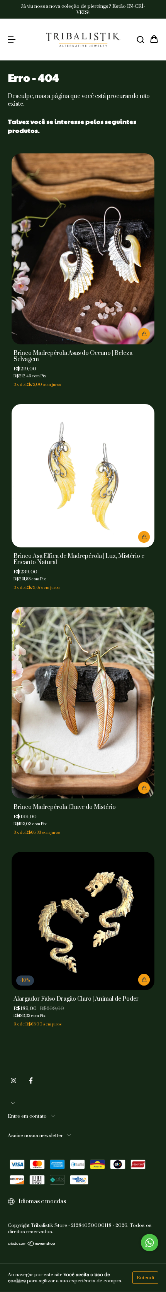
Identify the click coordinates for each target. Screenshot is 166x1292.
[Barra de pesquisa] (140, 39)
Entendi (145, 1278)
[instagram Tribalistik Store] (13, 1080)
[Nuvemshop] (32, 1245)
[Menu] (11, 39)
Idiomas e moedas (41, 1201)
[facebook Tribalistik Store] (31, 1080)
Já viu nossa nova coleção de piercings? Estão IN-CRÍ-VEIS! (83, 9)
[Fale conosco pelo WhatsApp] (149, 1242)
